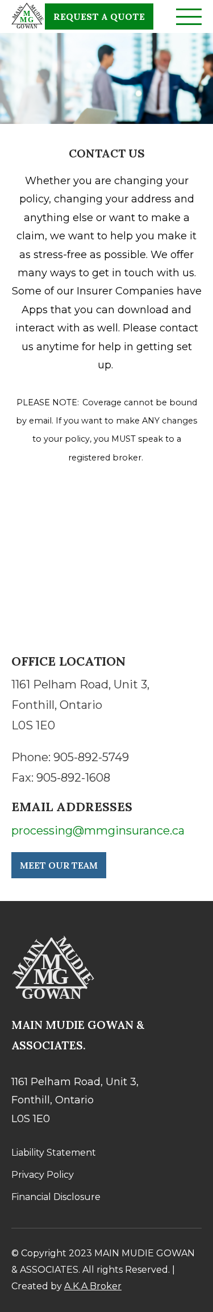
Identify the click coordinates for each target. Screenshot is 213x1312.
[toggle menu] (189, 9)
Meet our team (59, 865)
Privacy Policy (42, 1174)
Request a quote (99, 16)
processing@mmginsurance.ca (98, 830)
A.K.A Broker (93, 1286)
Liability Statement (53, 1152)
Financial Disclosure (56, 1196)
